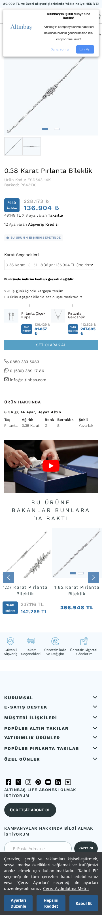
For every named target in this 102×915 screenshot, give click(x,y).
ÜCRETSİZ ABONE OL (30, 810)
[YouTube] (48, 782)
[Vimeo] (68, 782)
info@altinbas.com (28, 379)
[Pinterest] (38, 782)
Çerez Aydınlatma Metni (66, 888)
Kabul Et (84, 903)
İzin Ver (85, 49)
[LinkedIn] (58, 782)
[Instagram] (28, 782)
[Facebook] (8, 782)
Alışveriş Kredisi (43, 224)
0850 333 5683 (24, 361)
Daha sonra (59, 49)
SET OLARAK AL (51, 345)
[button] (45, 129)
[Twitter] (18, 782)
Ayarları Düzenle (18, 903)
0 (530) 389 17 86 (27, 370)
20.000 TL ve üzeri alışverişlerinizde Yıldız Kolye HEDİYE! (51, 4)
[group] (25, 577)
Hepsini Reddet (51, 903)
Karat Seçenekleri (21, 254)
